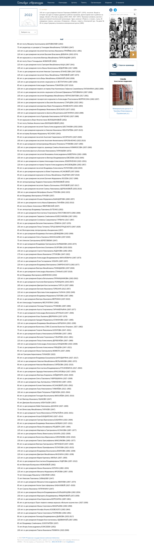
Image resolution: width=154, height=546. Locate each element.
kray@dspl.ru (70, 542)
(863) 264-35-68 (56, 542)
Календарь (63, 2)
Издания (108, 2)
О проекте (120, 2)
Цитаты (74, 2)
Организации (96, 2)
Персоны (50, 2)
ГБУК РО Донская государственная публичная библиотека (40, 538)
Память (84, 2)
